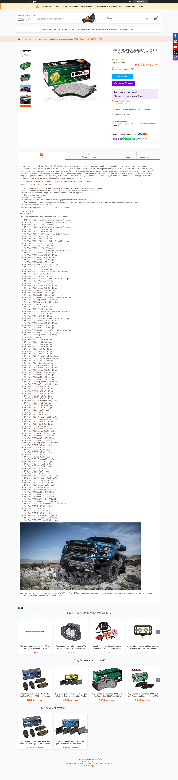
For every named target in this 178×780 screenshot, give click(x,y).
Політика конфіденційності (102, 763)
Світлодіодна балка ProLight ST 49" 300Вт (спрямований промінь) (35, 647)
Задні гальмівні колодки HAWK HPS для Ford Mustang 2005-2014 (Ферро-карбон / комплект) (34, 695)
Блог (133, 29)
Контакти (124, 29)
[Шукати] (147, 18)
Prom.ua (100, 759)
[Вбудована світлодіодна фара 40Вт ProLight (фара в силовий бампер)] (71, 632)
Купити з (120, 83)
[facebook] (19, 608)
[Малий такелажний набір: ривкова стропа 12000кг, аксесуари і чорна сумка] (107, 632)
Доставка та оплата (85, 29)
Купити (124, 76)
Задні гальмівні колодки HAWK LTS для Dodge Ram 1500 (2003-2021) (107, 695)
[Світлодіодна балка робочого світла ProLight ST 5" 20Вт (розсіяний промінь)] (143, 632)
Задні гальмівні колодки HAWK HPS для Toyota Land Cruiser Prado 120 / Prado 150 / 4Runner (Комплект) (70, 743)
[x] (22, 608)
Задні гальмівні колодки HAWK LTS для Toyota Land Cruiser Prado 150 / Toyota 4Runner (143, 695)
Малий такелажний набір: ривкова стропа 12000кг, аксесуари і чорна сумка (107, 647)
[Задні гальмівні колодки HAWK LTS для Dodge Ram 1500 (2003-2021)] (107, 679)
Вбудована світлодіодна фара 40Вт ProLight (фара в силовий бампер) (71, 647)
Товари (56, 29)
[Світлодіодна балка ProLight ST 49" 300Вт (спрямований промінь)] (35, 632)
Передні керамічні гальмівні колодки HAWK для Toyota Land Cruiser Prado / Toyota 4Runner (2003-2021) (71, 695)
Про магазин (68, 29)
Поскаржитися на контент (83, 763)
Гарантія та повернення (106, 29)
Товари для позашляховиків (40, 39)
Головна (47, 29)
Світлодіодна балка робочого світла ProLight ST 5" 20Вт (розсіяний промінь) (143, 647)
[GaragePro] (89, 18)
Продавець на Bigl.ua (89, 761)
